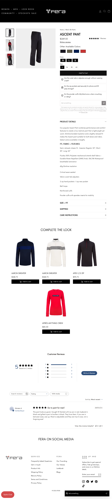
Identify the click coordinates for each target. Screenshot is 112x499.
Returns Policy (36, 476)
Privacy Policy (36, 483)
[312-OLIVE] (70, 51)
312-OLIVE (69, 51)
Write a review (65, 42)
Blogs (58, 472)
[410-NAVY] (76, 51)
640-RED (83, 51)
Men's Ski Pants (71, 30)
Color (62, 57)
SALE (34, 13)
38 (72, 67)
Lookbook (60, 468)
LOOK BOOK (28, 9)
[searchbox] (17, 393)
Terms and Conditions (39, 479)
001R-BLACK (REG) (63, 51)
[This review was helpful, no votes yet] (96, 426)
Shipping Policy (37, 472)
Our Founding (62, 461)
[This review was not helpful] (100, 426)
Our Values (61, 465)
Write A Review (89, 373)
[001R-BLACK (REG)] (63, 51)
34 (67, 67)
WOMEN (6, 9)
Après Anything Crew (52, 323)
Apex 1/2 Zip (78, 273)
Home (62, 30)
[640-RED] (83, 51)
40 (76, 67)
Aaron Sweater (18, 273)
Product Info (35, 468)
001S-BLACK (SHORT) (75, 60)
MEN (16, 9)
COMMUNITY (9, 13)
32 (62, 67)
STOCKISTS (24, 13)
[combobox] (39, 394)
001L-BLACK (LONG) (69, 60)
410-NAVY (76, 51)
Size (61, 64)
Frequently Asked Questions (41, 461)
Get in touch (36, 465)
